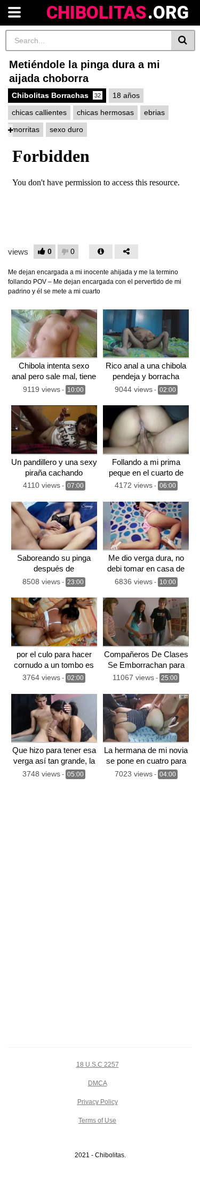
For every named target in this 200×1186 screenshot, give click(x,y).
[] (183, 40)
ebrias (154, 112)
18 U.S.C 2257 (97, 1064)
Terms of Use (97, 1120)
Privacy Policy (97, 1102)
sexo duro (66, 129)
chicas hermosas (105, 112)
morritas (25, 129)
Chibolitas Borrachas (56, 95)
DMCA (97, 1083)
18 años (126, 95)
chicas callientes (39, 112)
